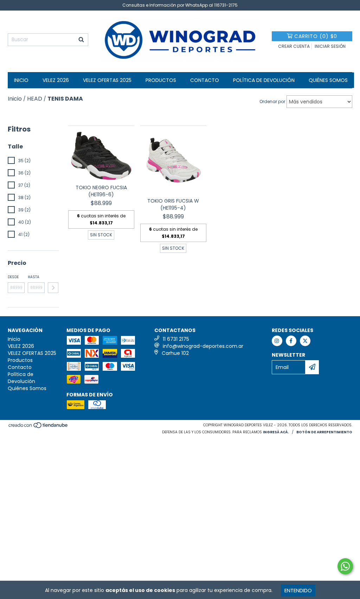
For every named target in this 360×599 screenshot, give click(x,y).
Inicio (21, 80)
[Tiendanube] (38, 427)
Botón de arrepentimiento (324, 432)
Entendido (298, 590)
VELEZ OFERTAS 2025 (107, 80)
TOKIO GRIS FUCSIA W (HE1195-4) (173, 204)
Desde (13, 277)
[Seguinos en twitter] (305, 341)
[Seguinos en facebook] (291, 341)
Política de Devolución (264, 80)
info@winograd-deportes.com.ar (203, 346)
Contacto (204, 80)
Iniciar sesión (330, 46)
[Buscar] (81, 39)
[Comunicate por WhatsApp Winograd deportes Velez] (345, 566)
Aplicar (53, 287)
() (315, 36)
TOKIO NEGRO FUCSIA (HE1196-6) (101, 191)
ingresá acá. (276, 432)
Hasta (33, 277)
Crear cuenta (294, 46)
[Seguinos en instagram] (277, 341)
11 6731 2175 (176, 339)
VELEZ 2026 (56, 80)
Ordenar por (272, 101)
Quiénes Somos (328, 80)
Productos (161, 80)
